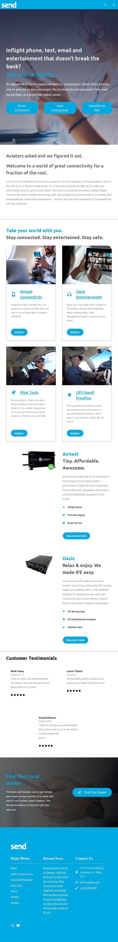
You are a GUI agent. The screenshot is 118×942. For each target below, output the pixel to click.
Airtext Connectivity (21, 108)
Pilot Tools (29, 392)
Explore (19, 332)
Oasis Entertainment (59, 108)
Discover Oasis (76, 639)
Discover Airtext (76, 535)
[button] (105, 4)
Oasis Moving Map (97, 108)
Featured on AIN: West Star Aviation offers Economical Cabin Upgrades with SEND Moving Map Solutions (55, 885)
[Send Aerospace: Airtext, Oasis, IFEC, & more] (9, 4)
